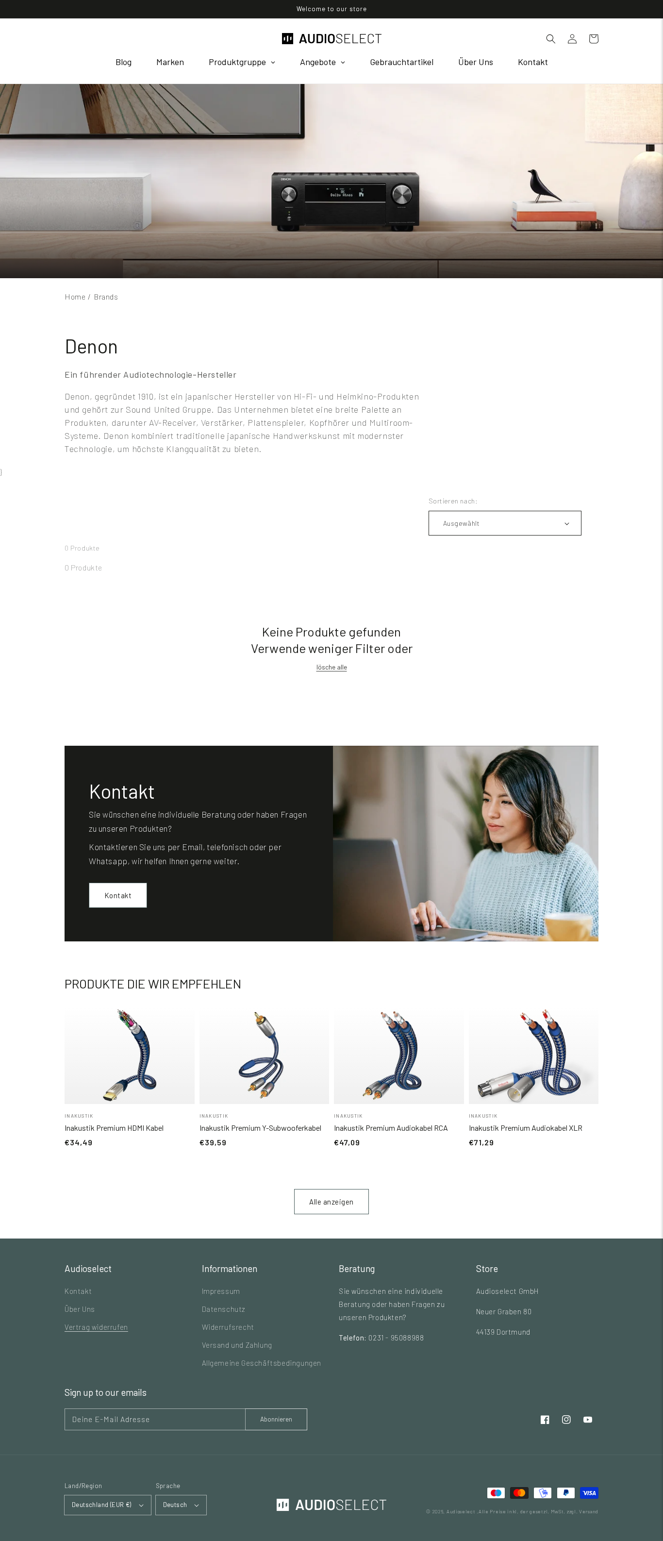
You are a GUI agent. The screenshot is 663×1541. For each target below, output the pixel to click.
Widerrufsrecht (228, 1327)
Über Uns (80, 1309)
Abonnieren (276, 1419)
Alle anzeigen (331, 1201)
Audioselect (461, 1511)
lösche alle (331, 667)
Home (75, 296)
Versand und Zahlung (237, 1344)
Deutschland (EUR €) (102, 1504)
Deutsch (175, 1504)
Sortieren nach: (453, 501)
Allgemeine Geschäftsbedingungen (262, 1362)
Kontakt (118, 895)
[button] (551, 39)
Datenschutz (224, 1309)
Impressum (221, 1291)
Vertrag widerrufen (96, 1327)
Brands (106, 296)
